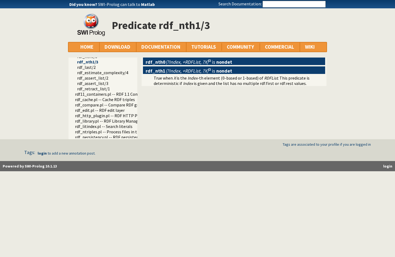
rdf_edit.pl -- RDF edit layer (100, 110)
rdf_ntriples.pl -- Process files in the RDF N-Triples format (128, 131)
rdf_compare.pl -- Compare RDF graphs (111, 105)
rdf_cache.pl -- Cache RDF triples (105, 99)
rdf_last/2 (86, 67)
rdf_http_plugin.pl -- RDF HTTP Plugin (111, 115)
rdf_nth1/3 (87, 62)
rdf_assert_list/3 (92, 83)
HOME (87, 47)
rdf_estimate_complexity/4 (102, 72)
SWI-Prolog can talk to (126, 4)
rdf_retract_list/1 (93, 88)
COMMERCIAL (279, 47)
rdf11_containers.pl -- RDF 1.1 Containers (113, 94)
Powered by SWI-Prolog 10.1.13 (30, 166)
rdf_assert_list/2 (92, 78)
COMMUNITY (240, 47)
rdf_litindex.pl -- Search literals (103, 126)
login (42, 153)
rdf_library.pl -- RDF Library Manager (108, 121)
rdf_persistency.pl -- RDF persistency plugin (115, 137)
